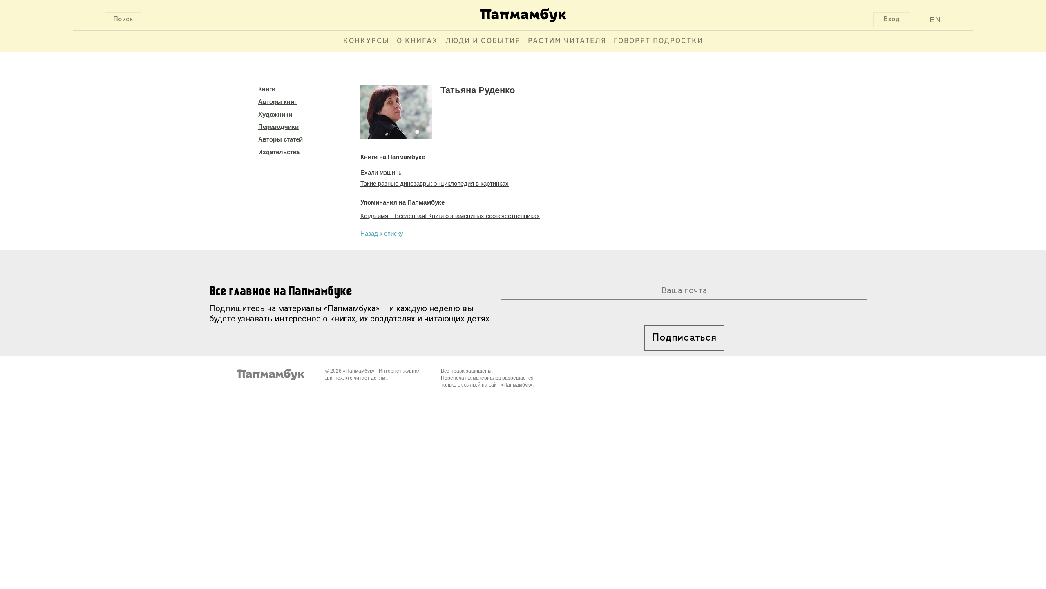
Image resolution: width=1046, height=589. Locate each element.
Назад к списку (381, 233)
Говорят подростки (658, 41)
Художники (275, 114)
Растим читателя (567, 41)
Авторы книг (277, 101)
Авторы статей (280, 139)
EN (935, 20)
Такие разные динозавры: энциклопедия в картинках (434, 183)
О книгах (417, 41)
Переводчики (278, 126)
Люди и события (483, 41)
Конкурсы (366, 41)
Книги (266, 88)
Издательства (279, 151)
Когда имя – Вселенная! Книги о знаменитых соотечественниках (450, 215)
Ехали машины (381, 172)
